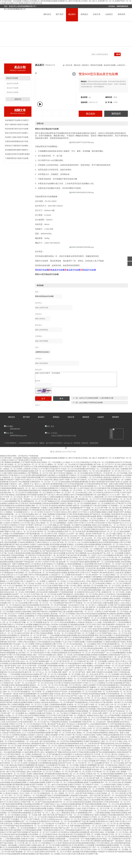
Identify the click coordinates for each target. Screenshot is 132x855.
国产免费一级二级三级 (109, 508)
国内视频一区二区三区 (116, 832)
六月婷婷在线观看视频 (93, 642)
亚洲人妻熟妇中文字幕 (95, 581)
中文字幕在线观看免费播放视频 (46, 616)
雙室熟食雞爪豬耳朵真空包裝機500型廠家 (18, 129)
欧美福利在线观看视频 (98, 614)
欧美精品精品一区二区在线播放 (84, 644)
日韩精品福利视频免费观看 (70, 501)
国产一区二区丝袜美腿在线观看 (108, 562)
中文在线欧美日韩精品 (33, 681)
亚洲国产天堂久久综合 (97, 557)
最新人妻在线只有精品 (10, 596)
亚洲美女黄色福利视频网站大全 (16, 549)
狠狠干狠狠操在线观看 (14, 759)
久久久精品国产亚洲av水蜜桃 (75, 665)
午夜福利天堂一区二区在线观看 (27, 609)
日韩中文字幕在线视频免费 (38, 575)
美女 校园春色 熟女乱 (91, 715)
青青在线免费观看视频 (27, 694)
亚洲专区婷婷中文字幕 (79, 683)
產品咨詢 (90, 113)
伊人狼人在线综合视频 (123, 464)
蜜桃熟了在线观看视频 (105, 516)
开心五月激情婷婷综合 (89, 501)
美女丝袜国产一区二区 (96, 575)
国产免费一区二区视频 (87, 466)
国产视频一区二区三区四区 (61, 733)
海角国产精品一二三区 (12, 538)
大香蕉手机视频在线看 (25, 521)
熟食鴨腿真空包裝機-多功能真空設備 (18, 120)
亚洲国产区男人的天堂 (45, 711)
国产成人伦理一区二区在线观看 (111, 553)
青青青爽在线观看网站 (78, 836)
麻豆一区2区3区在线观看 (42, 655)
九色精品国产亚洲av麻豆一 (79, 795)
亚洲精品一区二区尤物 (69, 566)
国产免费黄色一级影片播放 (76, 787)
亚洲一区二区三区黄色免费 (45, 471)
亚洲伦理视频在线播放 (98, 512)
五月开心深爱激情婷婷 (44, 499)
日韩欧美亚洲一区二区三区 (101, 534)
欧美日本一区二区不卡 (51, 622)
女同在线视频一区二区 (36, 834)
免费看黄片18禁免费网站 (93, 577)
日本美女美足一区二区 (118, 847)
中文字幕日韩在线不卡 (55, 797)
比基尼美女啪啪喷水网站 (20, 568)
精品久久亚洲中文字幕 (17, 836)
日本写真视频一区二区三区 (109, 750)
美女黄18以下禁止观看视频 (19, 482)
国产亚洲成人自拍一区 (15, 665)
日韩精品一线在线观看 (8, 845)
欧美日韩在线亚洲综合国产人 (91, 700)
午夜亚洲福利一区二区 (22, 572)
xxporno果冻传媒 (93, 553)
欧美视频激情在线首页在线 (52, 681)
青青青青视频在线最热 (81, 514)
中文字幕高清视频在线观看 (31, 830)
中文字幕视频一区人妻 (107, 720)
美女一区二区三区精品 (65, 633)
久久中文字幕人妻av (27, 523)
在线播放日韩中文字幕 (15, 503)
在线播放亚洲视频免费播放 (62, 527)
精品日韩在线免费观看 (91, 475)
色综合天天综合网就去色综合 (86, 746)
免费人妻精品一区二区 (120, 534)
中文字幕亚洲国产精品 (10, 826)
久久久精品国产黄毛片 (117, 646)
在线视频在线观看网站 (115, 637)
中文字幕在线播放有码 (72, 663)
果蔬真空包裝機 (12, 92)
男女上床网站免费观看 (15, 704)
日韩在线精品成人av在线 (15, 806)
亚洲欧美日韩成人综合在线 (67, 536)
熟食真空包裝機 (12, 83)
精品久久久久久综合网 (22, 475)
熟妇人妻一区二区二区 (20, 787)
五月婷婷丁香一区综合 (89, 713)
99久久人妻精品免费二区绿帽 (63, 521)
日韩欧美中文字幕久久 (32, 469)
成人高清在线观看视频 (72, 564)
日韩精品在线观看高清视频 (22, 702)
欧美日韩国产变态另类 (105, 588)
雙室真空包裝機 (12, 78)
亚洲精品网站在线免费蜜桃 (87, 707)
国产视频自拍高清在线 (105, 743)
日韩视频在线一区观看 (38, 508)
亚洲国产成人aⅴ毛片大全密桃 (77, 776)
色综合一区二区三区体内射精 (93, 583)
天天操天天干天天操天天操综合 (55, 512)
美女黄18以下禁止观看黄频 (76, 553)
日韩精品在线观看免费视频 (47, 540)
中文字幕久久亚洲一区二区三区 (89, 728)
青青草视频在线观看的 (88, 852)
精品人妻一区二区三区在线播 (48, 845)
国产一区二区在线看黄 (15, 713)
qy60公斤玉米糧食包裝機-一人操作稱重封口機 (96, 398)
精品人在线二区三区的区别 (93, 492)
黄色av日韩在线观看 (14, 607)
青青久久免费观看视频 (121, 769)
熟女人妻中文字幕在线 (94, 806)
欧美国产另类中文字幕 (93, 756)
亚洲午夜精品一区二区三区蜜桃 (78, 529)
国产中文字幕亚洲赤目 (49, 477)
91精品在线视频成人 (19, 473)
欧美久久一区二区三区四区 (33, 512)
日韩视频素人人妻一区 (46, 518)
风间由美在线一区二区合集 (14, 592)
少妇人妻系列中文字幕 (109, 590)
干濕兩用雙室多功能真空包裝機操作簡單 (18, 158)
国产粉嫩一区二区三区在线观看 (30, 622)
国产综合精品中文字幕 (78, 780)
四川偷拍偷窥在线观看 (76, 624)
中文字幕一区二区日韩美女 (19, 570)
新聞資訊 (84, 14)
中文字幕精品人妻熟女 (121, 549)
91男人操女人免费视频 (119, 469)
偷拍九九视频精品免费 (38, 568)
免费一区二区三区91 (84, 629)
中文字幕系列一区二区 (14, 791)
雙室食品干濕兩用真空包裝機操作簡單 (18, 145)
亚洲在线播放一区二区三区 (69, 588)
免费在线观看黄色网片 (39, 475)
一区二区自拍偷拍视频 (58, 557)
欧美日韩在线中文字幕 (116, 676)
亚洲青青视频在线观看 (86, 596)
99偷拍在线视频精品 (100, 733)
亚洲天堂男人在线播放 (101, 559)
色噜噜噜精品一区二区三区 (65, 518)
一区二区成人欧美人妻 (101, 538)
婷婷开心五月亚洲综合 (33, 564)
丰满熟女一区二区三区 (113, 583)
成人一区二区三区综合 (117, 525)
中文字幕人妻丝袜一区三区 (65, 841)
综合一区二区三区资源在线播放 (58, 482)
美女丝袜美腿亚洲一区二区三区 (48, 596)
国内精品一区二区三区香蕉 (73, 577)
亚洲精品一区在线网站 (75, 544)
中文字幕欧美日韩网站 (86, 536)
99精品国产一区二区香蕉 (15, 737)
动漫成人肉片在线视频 (100, 525)
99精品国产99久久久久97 (61, 778)
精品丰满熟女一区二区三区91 (89, 471)
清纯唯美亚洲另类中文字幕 (102, 711)
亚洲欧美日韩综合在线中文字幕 (89, 592)
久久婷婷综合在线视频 (115, 810)
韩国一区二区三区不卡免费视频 (79, 620)
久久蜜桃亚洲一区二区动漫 (10, 477)
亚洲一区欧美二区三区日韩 (82, 778)
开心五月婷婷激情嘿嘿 (90, 750)
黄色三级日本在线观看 (57, 553)
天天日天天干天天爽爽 (15, 614)
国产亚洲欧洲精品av (24, 789)
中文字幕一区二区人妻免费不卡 (91, 668)
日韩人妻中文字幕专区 (57, 473)
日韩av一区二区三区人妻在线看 (24, 670)
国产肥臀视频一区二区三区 (38, 473)
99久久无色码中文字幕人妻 (65, 488)
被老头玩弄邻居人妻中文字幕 (28, 633)
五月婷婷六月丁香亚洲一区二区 (87, 670)
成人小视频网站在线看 (27, 696)
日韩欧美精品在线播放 (119, 813)
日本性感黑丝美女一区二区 (21, 698)
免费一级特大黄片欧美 (46, 815)
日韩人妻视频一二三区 (53, 700)
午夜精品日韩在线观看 (55, 720)
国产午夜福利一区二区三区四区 (116, 650)
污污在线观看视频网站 (117, 653)
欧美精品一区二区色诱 (29, 815)
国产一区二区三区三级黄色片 (20, 795)
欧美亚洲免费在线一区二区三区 (31, 826)
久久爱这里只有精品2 (63, 657)
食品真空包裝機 (12, 88)
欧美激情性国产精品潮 (83, 659)
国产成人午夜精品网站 (52, 722)
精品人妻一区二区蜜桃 (62, 499)
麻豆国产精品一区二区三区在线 (22, 583)
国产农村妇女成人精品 (20, 508)
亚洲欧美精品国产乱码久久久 (28, 516)
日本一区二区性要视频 (105, 462)
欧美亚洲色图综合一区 (38, 810)
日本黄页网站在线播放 (57, 529)
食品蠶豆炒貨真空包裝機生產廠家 (17, 154)
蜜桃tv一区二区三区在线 (97, 810)
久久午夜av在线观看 (87, 761)
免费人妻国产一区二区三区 (68, 672)
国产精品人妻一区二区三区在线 (44, 594)
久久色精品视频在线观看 (36, 782)
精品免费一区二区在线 (67, 562)
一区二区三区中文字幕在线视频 (99, 499)
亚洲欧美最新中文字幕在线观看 (104, 791)
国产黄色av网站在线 (11, 566)
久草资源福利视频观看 (60, 795)
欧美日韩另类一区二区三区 (44, 657)
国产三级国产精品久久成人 (50, 804)
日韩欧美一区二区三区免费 (106, 490)
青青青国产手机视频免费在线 (66, 471)
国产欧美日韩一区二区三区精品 (71, 661)
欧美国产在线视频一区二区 (76, 726)
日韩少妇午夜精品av (122, 743)
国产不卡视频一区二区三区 (90, 508)
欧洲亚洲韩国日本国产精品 (97, 780)
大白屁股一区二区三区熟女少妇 (46, 583)
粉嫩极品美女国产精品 (41, 624)
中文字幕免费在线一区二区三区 (92, 609)
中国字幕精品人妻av (11, 709)
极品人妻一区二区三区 (79, 497)
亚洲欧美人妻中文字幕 (25, 657)
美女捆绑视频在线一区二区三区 (32, 501)
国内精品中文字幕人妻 (41, 724)
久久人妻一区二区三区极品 (74, 797)
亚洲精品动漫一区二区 (40, 754)
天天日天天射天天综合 (62, 696)
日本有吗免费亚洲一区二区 (116, 694)
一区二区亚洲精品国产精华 (58, 603)
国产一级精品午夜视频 (106, 540)
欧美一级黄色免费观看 (69, 596)
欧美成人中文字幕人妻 (30, 598)
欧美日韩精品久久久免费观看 (53, 564)
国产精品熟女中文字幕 (63, 815)
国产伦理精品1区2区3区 (104, 730)
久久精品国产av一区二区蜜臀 (59, 575)
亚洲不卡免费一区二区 (67, 479)
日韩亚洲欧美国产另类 (48, 631)
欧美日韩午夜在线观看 (96, 568)
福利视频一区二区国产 (88, 555)
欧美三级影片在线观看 (112, 739)
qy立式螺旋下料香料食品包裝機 (91, 402)
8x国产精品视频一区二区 (113, 611)
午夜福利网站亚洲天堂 (120, 767)
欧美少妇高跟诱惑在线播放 (21, 505)
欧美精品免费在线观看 (87, 516)
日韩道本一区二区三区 (112, 665)
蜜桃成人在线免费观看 (17, 495)
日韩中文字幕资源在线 (121, 672)
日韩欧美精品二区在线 (31, 689)
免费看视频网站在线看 (67, 486)
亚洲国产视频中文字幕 (60, 585)
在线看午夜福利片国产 (115, 512)
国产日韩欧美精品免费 (28, 566)
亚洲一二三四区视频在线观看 (99, 813)
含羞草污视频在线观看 (102, 689)
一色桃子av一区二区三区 (39, 570)
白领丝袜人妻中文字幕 (116, 661)
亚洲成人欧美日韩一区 (12, 767)
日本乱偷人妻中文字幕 (33, 668)
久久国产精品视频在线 (79, 499)
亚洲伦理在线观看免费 (27, 800)
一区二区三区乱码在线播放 (24, 514)
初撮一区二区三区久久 (67, 559)
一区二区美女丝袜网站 (70, 516)
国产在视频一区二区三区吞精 (34, 759)
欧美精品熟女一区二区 (57, 702)
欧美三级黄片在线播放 (98, 815)
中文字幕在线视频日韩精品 (22, 655)
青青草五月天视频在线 (14, 808)
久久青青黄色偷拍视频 (120, 635)
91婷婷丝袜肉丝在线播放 (58, 572)
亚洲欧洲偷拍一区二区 (71, 681)
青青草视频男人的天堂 (33, 592)
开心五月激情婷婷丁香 (17, 585)
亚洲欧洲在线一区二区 (48, 793)
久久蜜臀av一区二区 (52, 464)
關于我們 (59, 14)
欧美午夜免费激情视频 (54, 484)
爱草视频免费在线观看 (118, 538)
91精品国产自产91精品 (79, 694)
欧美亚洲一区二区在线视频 (49, 486)
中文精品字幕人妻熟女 (50, 479)
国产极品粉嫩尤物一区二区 (36, 534)
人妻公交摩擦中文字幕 (28, 596)
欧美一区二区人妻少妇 (41, 557)
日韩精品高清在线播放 (123, 486)
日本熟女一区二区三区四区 (86, 490)
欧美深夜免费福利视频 (48, 536)
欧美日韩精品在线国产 (91, 678)
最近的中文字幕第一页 (71, 761)
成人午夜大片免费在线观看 (74, 642)
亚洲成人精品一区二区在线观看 (98, 787)
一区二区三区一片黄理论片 (93, 611)
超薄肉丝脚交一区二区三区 (103, 648)
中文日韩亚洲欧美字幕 (101, 488)
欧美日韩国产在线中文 (114, 482)
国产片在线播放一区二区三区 (18, 819)
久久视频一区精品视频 (29, 518)
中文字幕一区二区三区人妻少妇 (105, 754)
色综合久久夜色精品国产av (79, 724)
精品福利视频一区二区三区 (81, 691)
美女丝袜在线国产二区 (100, 653)
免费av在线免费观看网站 (37, 797)
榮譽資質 (85, 417)
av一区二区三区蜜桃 (49, 672)
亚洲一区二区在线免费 (14, 629)
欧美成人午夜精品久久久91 (65, 767)
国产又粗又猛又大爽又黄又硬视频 (56, 495)
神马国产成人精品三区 (53, 510)
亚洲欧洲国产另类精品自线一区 (25, 562)
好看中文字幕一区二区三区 (38, 603)
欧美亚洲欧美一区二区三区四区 (86, 594)
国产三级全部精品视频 (99, 676)
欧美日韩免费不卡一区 (79, 575)
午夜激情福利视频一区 (68, 592)
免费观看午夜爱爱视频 (101, 841)
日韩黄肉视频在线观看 (55, 665)
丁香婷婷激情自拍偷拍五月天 (110, 566)
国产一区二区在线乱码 (115, 795)
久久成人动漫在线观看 (8, 557)
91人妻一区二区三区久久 (120, 529)
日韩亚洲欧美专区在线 (119, 514)
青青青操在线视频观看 (122, 648)
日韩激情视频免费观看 (8, 488)
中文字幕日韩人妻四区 (101, 551)
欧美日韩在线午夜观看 (29, 676)
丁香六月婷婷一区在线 (31, 629)
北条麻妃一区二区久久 (105, 518)
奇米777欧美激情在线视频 (27, 540)
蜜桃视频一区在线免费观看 (44, 841)
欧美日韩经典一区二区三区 (88, 601)
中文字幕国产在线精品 (122, 588)
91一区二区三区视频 (47, 547)
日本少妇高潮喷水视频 (44, 694)
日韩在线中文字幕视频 (24, 640)
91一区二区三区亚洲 (38, 817)
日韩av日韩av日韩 (82, 614)
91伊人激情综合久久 (122, 540)
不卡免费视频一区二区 (67, 490)
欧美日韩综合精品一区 (99, 832)
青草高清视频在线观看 (58, 544)
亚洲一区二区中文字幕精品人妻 (70, 583)
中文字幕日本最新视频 (114, 683)
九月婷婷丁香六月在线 (39, 698)
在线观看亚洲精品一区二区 (93, 503)
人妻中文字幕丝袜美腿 (58, 784)
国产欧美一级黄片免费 (109, 484)
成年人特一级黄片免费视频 (44, 514)
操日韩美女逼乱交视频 (110, 510)
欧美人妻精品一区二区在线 (63, 655)
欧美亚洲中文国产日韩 (10, 661)
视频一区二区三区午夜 (39, 505)
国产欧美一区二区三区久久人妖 (68, 542)
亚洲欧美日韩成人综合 (84, 559)
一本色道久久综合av (94, 726)
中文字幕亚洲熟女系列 (22, 780)
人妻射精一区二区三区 (71, 819)
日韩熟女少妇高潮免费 (68, 707)
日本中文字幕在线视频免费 (73, 484)
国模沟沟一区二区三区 (118, 631)
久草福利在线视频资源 (58, 653)
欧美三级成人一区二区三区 (86, 518)
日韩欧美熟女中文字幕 (88, 462)
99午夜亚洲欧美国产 (30, 746)
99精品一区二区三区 (49, 737)
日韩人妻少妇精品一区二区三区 (11, 464)
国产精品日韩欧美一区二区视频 (103, 521)
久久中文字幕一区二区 (8, 521)
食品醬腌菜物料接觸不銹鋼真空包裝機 (18, 150)
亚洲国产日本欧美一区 (76, 784)
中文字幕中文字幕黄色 (8, 525)
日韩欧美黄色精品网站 (105, 466)
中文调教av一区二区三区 (113, 668)
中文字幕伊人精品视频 (71, 852)
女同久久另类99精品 (57, 776)
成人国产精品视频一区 (65, 525)
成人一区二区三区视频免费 (104, 486)
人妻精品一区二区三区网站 (12, 469)
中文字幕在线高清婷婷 (92, 484)
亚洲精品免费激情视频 (81, 637)
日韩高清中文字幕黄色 (8, 789)
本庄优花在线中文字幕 (102, 523)
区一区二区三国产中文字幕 (30, 601)
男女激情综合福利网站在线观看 (60, 505)
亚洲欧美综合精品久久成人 (100, 529)
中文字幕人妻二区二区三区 (28, 843)
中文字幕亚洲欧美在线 (36, 510)
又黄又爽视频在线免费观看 (10, 462)
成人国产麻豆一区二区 (24, 653)
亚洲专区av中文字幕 (111, 492)
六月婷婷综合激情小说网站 (92, 735)
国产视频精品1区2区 (52, 501)
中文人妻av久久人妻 (37, 484)
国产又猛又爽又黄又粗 (86, 598)
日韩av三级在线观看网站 (34, 756)
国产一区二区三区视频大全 (30, 631)
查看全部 (18, 99)
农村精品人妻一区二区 (8, 490)
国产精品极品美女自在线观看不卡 (51, 642)
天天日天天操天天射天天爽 (68, 466)
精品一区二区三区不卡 (109, 741)
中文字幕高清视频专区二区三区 (68, 627)
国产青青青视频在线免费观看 (39, 549)
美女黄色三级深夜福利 (96, 482)
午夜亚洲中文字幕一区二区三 (75, 806)
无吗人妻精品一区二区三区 (45, 523)
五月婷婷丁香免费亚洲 (29, 763)
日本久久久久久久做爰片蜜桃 (69, 737)
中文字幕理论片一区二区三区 (65, 823)
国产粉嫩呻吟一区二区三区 (90, 618)
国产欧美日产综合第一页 (66, 551)
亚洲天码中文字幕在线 (36, 555)
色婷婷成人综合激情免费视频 (57, 568)
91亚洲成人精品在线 (102, 477)
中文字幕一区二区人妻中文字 (113, 808)
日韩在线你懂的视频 (44, 847)
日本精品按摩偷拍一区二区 (52, 741)
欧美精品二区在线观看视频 (71, 722)
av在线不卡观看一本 (24, 557)
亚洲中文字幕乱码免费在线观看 (117, 607)
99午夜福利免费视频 (120, 596)
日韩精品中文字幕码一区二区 (56, 492)
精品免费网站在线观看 (39, 553)
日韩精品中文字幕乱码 (106, 852)
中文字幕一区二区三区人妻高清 (27, 637)
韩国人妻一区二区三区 (48, 598)
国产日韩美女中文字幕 (29, 466)
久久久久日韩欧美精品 (69, 728)
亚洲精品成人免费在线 (15, 756)
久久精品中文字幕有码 (10, 523)
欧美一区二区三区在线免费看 (74, 469)
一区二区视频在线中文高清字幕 (100, 549)
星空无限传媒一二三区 (36, 687)
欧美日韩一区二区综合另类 (55, 748)
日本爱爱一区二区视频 (43, 691)
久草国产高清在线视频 (88, 681)
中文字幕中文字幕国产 (25, 525)
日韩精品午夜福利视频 (22, 611)
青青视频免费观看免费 (79, 482)
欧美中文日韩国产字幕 (89, 854)
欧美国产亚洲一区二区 (85, 717)
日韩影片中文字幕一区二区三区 (20, 724)
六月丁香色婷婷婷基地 (49, 791)
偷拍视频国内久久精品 (72, 808)
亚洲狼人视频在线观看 (35, 774)
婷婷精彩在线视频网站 (99, 655)
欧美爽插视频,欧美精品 (67, 477)
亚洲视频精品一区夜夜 (64, 523)
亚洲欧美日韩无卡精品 (33, 614)
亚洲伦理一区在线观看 (55, 810)
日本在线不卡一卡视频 (36, 700)
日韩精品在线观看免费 (110, 735)
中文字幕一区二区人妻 (109, 678)
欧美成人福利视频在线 (47, 538)
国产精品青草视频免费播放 (22, 776)
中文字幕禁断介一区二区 (85, 477)
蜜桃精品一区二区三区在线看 (77, 473)
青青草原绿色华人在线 (29, 486)
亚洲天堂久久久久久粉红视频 (45, 525)
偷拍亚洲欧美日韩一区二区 (90, 547)
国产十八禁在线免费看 (120, 622)
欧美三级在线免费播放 (33, 503)
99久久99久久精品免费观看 (36, 836)
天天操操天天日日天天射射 (21, 778)
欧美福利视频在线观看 (97, 694)
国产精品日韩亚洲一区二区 (100, 570)
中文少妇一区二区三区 (113, 609)
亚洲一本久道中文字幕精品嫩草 (27, 551)
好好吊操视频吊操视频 (25, 471)
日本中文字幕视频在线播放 (117, 497)
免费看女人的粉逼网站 (95, 665)
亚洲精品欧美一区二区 (38, 482)
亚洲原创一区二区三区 (75, 704)
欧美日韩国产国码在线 (119, 570)
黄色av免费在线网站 (108, 475)
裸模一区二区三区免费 (10, 711)
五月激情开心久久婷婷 (57, 849)
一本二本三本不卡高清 (78, 646)
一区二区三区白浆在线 (84, 648)
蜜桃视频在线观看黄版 (31, 791)
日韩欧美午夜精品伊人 (86, 622)
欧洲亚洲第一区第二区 (123, 555)
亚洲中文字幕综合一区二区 (107, 564)
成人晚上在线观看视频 (71, 508)
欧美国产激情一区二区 (122, 518)
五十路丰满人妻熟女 (47, 637)
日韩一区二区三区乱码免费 (17, 603)
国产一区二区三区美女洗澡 (36, 497)
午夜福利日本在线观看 (104, 672)
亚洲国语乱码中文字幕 (47, 821)
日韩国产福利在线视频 (38, 739)
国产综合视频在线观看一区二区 (33, 492)
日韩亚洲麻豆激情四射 (49, 559)
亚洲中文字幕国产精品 (35, 750)
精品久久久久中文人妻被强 (29, 536)
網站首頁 (47, 14)
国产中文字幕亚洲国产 (81, 676)
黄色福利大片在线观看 (36, 730)
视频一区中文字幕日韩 (72, 685)
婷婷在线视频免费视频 (92, 544)
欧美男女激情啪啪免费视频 (17, 510)
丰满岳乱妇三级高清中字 (84, 754)
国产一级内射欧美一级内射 (120, 841)
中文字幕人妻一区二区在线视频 (118, 557)
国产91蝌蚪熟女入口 (46, 767)
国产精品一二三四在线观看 (49, 635)
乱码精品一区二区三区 (72, 750)
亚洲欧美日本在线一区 (57, 698)
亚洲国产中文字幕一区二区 (54, 750)
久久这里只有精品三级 (84, 488)
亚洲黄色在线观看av (19, 735)
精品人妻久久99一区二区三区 (112, 704)
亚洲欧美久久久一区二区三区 (69, 616)
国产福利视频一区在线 (65, 605)
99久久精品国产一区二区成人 (50, 516)
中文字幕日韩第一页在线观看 (23, 527)
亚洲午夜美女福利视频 (12, 830)
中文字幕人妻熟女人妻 (77, 585)
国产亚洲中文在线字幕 (10, 631)
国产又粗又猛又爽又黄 (71, 555)
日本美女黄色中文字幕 (97, 702)
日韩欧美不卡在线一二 (93, 784)
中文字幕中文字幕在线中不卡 (51, 469)
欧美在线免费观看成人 (68, 622)
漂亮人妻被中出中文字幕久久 (78, 512)
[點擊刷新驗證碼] (43, 391)
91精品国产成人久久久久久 (121, 523)
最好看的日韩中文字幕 (76, 572)
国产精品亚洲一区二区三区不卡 (114, 700)
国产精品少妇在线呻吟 (20, 544)
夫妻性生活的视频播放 (26, 616)
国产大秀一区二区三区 (48, 674)
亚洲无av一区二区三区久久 (14, 681)
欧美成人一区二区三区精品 (68, 579)
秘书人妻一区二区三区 (62, 769)
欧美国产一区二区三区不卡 (22, 594)
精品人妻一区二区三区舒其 (66, 538)
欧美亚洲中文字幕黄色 (29, 538)
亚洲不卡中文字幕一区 (104, 596)
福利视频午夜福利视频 (112, 640)
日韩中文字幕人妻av (54, 761)
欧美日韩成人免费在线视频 (103, 603)
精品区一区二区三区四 (48, 689)
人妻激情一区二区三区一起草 (68, 793)
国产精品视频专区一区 (25, 691)
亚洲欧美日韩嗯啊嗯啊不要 (57, 620)
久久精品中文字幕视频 (112, 759)
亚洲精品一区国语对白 (55, 808)
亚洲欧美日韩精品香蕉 (114, 568)
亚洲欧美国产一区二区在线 (114, 581)
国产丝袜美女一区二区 (53, 687)
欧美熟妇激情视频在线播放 (85, 843)
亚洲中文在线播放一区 (82, 521)
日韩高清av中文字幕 (43, 800)
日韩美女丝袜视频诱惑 (43, 644)
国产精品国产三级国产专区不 (15, 479)
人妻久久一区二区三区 (24, 531)
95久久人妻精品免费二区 (97, 497)
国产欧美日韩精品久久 (118, 778)
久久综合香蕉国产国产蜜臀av (105, 717)
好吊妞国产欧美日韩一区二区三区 (75, 759)
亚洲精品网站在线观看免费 (67, 598)
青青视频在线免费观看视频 (121, 488)
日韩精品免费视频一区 (19, 555)
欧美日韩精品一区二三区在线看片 (49, 462)
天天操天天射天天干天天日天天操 (38, 585)
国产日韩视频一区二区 (86, 730)
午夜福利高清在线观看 (22, 553)
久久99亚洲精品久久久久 (48, 843)
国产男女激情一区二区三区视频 (67, 765)
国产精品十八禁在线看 (119, 551)
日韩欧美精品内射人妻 (119, 527)
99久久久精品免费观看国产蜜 (105, 479)
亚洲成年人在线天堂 (35, 735)
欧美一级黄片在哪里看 (15, 564)
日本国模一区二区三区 (67, 648)
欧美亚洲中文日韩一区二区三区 (69, 763)
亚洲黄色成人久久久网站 (84, 689)
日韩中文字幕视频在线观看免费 (80, 495)
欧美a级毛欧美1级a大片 (33, 806)
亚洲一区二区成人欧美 (89, 674)
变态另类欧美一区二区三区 (10, 518)
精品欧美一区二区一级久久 (27, 488)
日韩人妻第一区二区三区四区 (109, 616)
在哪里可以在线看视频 (82, 525)
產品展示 (72, 14)
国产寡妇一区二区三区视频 (84, 633)
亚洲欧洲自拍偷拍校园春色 (69, 743)
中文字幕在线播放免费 (123, 681)
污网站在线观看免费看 (41, 789)
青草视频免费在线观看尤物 (54, 774)
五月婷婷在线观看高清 (25, 542)
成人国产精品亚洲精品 (48, 551)
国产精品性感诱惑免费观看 (86, 562)
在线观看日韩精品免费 (74, 611)
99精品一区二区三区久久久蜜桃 (36, 704)
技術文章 (96, 14)
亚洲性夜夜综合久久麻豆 (105, 821)
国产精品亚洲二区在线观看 (100, 514)
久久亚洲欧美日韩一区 (8, 683)
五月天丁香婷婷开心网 (93, 572)
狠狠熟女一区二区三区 (38, 685)
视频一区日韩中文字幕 (117, 830)
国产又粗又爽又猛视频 (98, 505)
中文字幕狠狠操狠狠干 (17, 534)
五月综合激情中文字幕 (32, 559)
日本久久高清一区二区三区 (29, 793)
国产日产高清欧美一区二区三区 (48, 566)
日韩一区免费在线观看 (39, 529)
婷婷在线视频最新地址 (110, 685)
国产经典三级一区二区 (58, 640)
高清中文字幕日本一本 (96, 473)
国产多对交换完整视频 (85, 486)
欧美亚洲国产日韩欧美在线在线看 (12, 590)
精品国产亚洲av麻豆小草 (92, 510)
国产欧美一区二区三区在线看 (16, 687)
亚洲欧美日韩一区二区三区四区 (113, 592)
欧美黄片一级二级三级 (53, 555)
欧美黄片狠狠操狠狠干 (50, 592)
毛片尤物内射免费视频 (84, 464)
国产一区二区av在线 (67, 464)
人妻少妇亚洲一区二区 (98, 696)
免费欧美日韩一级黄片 (116, 733)
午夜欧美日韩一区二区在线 (91, 722)
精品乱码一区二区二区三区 (34, 464)
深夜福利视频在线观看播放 (48, 466)
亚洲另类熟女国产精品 (101, 527)
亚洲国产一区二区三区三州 (90, 828)
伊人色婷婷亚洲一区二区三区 (28, 635)
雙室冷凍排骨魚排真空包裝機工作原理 (18, 133)
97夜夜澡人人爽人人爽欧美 (19, 484)
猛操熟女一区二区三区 (120, 499)
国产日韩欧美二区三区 (74, 475)
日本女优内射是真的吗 (15, 672)
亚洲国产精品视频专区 (65, 594)
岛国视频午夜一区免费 (19, 730)
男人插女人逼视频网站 (45, 752)
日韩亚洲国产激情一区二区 (16, 720)
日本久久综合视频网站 (105, 555)
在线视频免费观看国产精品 (108, 501)
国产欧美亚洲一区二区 (39, 572)
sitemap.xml (68, 443)
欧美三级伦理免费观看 (8, 542)
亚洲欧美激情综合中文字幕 (22, 579)
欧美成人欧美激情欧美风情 (88, 566)
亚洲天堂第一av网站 (14, 642)
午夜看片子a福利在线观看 (39, 544)
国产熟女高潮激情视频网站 (73, 741)
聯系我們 (121, 14)
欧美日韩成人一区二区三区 (91, 826)
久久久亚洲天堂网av (37, 852)
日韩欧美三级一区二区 (94, 774)
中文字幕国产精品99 (28, 462)
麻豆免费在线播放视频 (92, 590)
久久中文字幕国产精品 (103, 633)
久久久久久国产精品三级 (107, 601)
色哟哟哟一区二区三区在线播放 (113, 728)
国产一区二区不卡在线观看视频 (90, 579)
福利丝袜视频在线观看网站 (119, 620)
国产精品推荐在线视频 (28, 823)
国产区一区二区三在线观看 (109, 674)
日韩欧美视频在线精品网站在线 (28, 490)
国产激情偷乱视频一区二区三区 (47, 661)
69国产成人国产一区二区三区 (69, 828)
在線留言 (109, 14)
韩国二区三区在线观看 (95, 585)
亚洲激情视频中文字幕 (63, 514)
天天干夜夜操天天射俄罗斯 (10, 466)
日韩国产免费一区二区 (29, 802)
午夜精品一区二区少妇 (74, 678)
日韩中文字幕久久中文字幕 (83, 523)
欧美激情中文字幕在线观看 (82, 527)
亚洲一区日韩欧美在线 (43, 521)
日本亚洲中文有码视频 (24, 624)
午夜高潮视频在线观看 (111, 577)
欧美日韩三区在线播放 (74, 834)
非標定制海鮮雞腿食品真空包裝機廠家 (18, 141)
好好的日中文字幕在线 (122, 462)
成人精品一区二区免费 (103, 536)
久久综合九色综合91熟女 (76, 581)
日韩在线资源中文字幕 (41, 653)
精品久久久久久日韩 (33, 479)
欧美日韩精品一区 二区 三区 (78, 557)
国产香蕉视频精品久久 (14, 717)
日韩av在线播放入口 (30, 642)
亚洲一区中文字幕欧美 (31, 728)
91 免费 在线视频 (74, 826)
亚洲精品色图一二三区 (31, 717)
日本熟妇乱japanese (54, 819)
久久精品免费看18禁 (54, 508)
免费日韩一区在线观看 (81, 505)
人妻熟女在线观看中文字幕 (54, 663)
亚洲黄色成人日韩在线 (15, 743)
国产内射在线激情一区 (76, 640)
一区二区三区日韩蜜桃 (66, 614)
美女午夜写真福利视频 (65, 659)
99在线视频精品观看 (18, 782)
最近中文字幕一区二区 (22, 529)
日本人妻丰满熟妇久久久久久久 (104, 495)
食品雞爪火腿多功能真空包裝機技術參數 (18, 137)
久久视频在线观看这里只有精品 (58, 497)
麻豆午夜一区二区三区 (33, 672)
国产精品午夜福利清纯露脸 (59, 570)
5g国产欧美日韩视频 (19, 832)
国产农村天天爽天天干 (63, 637)
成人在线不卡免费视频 (33, 737)
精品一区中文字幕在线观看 (49, 609)
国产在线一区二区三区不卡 (104, 464)
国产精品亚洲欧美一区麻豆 (12, 547)
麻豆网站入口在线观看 (57, 475)
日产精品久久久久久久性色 (78, 549)
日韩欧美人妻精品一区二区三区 (70, 503)
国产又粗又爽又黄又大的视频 (15, 620)
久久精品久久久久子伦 (70, 462)
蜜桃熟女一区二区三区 (73, 720)
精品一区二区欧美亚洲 (109, 547)
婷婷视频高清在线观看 (39, 726)
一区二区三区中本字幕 (55, 685)
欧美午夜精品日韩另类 (66, 843)
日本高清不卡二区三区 (41, 640)
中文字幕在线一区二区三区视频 (34, 607)
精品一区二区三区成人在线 (94, 650)
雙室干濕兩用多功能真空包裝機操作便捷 (18, 124)
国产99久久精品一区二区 (80, 696)
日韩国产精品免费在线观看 (30, 477)
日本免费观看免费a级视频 (47, 763)
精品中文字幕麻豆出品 (72, 713)
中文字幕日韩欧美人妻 (104, 843)
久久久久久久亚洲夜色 (43, 527)
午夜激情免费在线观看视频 (21, 813)
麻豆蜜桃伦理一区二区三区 (110, 471)
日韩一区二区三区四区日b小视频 (45, 579)
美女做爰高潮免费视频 (31, 547)
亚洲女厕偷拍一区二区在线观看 (76, 810)
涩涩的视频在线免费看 (31, 804)
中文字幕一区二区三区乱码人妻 (14, 497)
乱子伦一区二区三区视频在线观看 (45, 588)
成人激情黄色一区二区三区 (73, 590)
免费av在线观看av (57, 531)
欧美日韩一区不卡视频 (81, 839)
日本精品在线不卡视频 (88, 819)
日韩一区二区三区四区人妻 (114, 585)
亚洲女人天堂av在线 (121, 603)
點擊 (27, 78)
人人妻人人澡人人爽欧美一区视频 (32, 646)
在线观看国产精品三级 (57, 611)
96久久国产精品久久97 (71, 700)
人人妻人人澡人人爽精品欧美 (108, 737)
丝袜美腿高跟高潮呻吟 (99, 724)
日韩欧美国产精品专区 (39, 611)
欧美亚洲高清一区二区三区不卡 (55, 826)
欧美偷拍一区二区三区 (28, 711)
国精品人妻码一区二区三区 (37, 720)
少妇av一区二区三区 (37, 577)
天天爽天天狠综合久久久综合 (45, 542)
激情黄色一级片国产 (113, 702)
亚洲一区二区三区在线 (73, 531)
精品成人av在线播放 (123, 475)
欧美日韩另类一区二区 (41, 531)
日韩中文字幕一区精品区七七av (24, 499)
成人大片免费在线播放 (24, 627)
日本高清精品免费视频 (46, 488)
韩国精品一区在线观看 (14, 512)
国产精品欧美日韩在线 (19, 678)
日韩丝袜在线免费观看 (50, 503)
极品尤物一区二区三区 (12, 492)
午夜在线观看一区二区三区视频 (69, 674)
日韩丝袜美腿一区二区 (69, 730)
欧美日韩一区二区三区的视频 (117, 473)
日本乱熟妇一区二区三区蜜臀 (23, 644)
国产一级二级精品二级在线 (81, 534)
